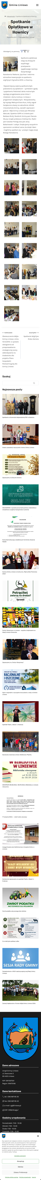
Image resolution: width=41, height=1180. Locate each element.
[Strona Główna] (5, 16)
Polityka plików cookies (11, 1177)
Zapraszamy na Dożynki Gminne (11, 477)
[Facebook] (21, 51)
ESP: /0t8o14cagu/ (11, 1110)
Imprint (34, 1177)
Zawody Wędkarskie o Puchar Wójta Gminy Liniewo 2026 (19, 1003)
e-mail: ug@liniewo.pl (12, 1105)
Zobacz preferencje (20, 1172)
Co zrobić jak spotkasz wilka (10, 941)
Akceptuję (20, 1161)
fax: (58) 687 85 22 (11, 1101)
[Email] (27, 51)
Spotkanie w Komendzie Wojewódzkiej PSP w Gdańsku (18, 417)
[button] (38, 1136)
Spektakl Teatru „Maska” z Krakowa (12, 724)
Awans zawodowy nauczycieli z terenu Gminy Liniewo (18, 447)
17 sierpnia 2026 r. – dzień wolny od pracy (14, 817)
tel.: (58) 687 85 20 (11, 1097)
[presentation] (20, 404)
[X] (24, 51)
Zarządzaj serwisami (20, 1156)
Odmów (20, 1167)
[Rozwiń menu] (37, 5)
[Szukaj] (34, 383)
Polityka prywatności (25, 1177)
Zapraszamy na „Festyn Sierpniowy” (13, 662)
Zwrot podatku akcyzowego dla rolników (14, 911)
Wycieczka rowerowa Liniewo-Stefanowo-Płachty (17, 754)
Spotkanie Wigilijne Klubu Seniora (31, 336)
